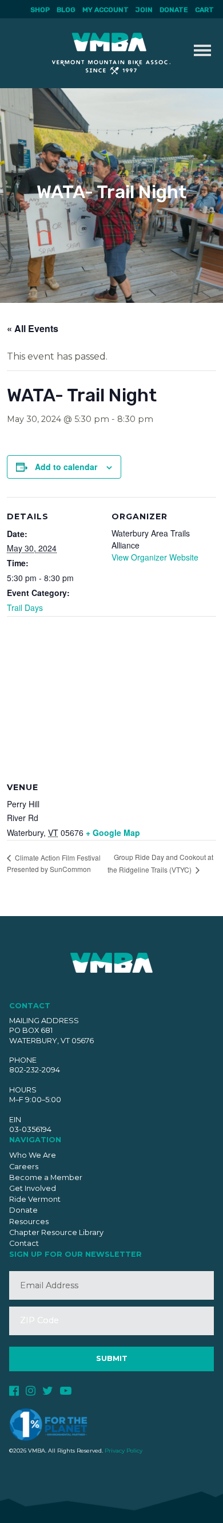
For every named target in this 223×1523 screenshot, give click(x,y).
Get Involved (32, 1188)
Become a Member (45, 1177)
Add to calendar (66, 466)
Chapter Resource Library (56, 1232)
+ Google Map (113, 832)
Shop (40, 10)
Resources (29, 1221)
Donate (174, 10)
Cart (204, 10)
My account (105, 10)
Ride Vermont (35, 1199)
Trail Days (25, 607)
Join (144, 10)
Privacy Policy (123, 1450)
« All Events (32, 328)
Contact (24, 1243)
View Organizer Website (155, 557)
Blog (66, 10)
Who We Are (32, 1155)
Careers (23, 1166)
